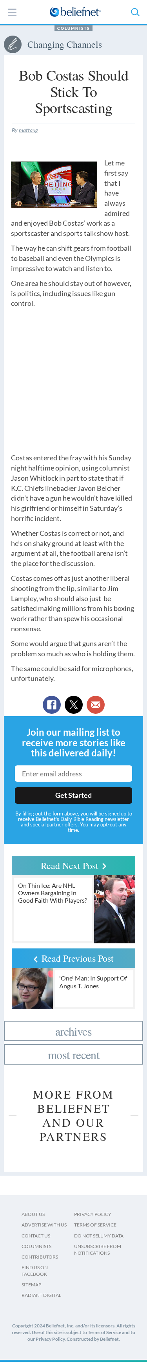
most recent (73, 1054)
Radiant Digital (41, 1295)
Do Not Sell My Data (98, 1236)
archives (73, 1031)
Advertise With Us (44, 1225)
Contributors (40, 1257)
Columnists (73, 28)
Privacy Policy (92, 1214)
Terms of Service (95, 1225)
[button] (135, 12)
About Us (33, 1214)
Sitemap (31, 1285)
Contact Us (36, 1236)
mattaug (28, 130)
